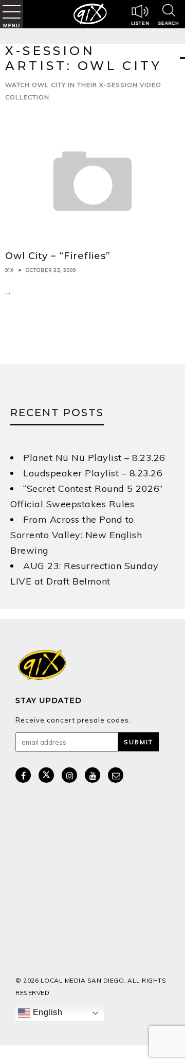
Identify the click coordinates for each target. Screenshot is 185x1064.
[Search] (168, 16)
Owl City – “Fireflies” (57, 256)
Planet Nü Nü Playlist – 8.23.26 (94, 458)
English (46, 1012)
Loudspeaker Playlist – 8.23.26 (92, 473)
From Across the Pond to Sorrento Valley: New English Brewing (76, 534)
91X (9, 269)
